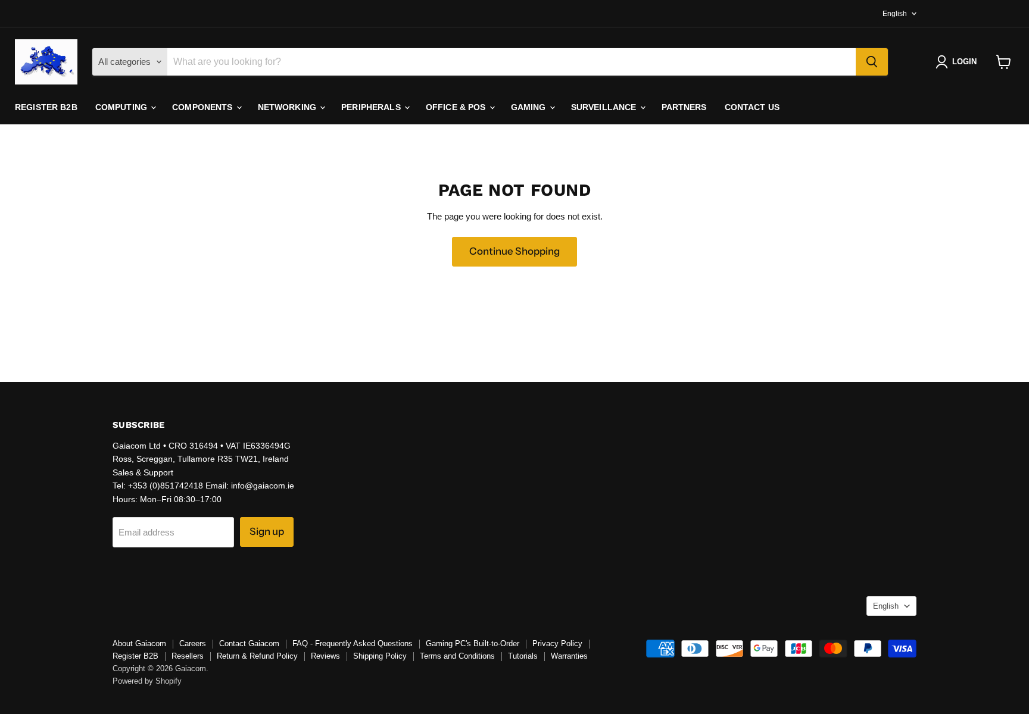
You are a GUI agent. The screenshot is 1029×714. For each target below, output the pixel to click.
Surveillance (605, 107)
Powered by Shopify (147, 681)
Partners (684, 107)
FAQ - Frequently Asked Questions (352, 643)
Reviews (325, 656)
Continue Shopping (514, 251)
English (895, 14)
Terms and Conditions (457, 656)
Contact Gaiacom (249, 643)
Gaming (529, 107)
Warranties (569, 656)
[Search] (872, 62)
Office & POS (457, 107)
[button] (958, 62)
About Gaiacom (139, 643)
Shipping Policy (380, 656)
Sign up (267, 531)
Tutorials (523, 656)
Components (203, 107)
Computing (122, 107)
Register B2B (46, 107)
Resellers (188, 656)
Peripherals (372, 107)
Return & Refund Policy (257, 656)
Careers (192, 643)
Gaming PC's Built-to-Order (472, 643)
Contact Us (752, 107)
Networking (288, 107)
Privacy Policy (557, 643)
